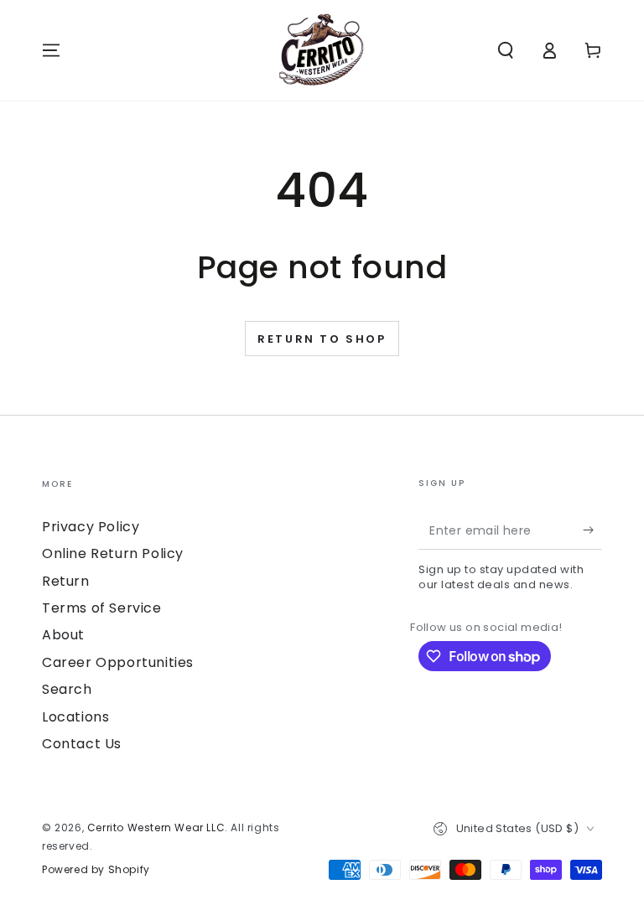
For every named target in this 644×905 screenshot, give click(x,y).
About (63, 634)
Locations (75, 717)
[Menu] (51, 50)
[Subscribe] (592, 530)
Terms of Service (102, 608)
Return (66, 581)
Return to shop (321, 339)
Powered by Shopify (96, 870)
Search (67, 689)
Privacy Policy (90, 526)
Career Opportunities (118, 662)
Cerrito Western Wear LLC (156, 827)
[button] (505, 50)
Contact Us (82, 743)
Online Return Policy (113, 553)
